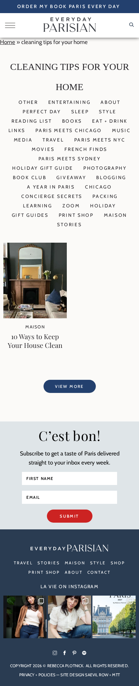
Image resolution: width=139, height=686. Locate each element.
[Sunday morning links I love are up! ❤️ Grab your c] (25, 617)
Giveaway (71, 177)
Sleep (80, 112)
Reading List (31, 121)
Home (7, 42)
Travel (53, 140)
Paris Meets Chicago (68, 130)
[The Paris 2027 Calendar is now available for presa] (114, 617)
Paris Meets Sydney (69, 159)
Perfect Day (42, 112)
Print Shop (76, 215)
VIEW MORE (69, 386)
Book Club (29, 177)
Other (28, 102)
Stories (69, 224)
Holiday (103, 206)
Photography (105, 168)
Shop (118, 562)
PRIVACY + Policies (37, 674)
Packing (105, 196)
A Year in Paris (51, 187)
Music (121, 130)
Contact (99, 572)
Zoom (71, 206)
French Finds (85, 149)
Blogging (111, 177)
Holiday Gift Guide (42, 168)
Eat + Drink (110, 121)
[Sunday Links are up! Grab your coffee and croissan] (69, 617)
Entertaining (69, 102)
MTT (115, 674)
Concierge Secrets (51, 196)
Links (17, 130)
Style (107, 112)
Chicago (98, 187)
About (110, 102)
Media (23, 140)
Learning (37, 206)
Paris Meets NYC (100, 140)
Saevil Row (96, 674)
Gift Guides (30, 215)
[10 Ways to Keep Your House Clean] (35, 316)
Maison (115, 215)
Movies (43, 149)
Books (72, 121)
